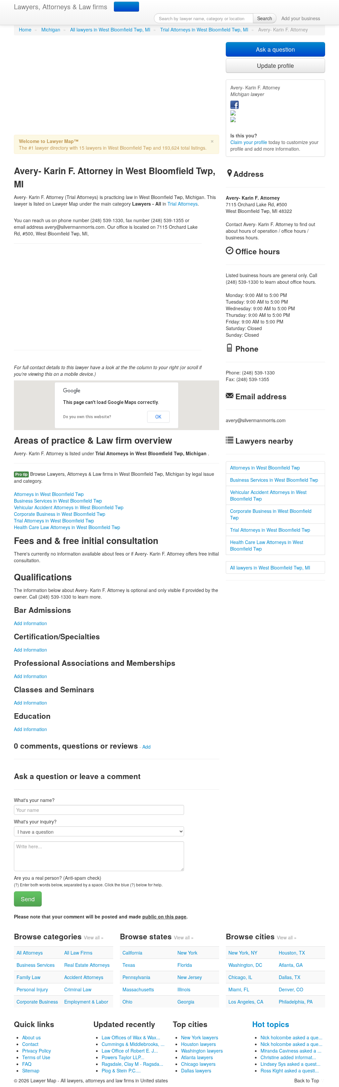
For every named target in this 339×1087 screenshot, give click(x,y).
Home (25, 29)
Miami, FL (238, 989)
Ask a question (275, 49)
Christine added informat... (288, 1057)
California (132, 952)
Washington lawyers (202, 1050)
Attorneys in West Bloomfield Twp (49, 494)
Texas (128, 965)
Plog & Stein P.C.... (121, 1070)
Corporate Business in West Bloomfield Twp (59, 514)
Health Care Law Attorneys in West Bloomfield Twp (67, 527)
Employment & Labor (86, 1001)
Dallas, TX (289, 977)
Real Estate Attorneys (87, 965)
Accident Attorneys (83, 977)
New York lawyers (199, 1037)
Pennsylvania (136, 977)
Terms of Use (36, 1057)
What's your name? (34, 800)
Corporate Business (37, 1001)
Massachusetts (138, 989)
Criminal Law (77, 989)
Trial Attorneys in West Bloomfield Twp (54, 520)
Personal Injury (32, 989)
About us (31, 1037)
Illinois (183, 989)
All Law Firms (78, 952)
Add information (30, 623)
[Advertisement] (116, 88)
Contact (30, 1044)
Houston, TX (292, 952)
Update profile (275, 65)
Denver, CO (291, 989)
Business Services (36, 965)
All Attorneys (30, 952)
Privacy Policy (36, 1050)
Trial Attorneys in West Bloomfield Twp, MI (204, 29)
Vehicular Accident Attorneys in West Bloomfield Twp (68, 507)
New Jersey (189, 977)
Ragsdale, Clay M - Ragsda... (132, 1064)
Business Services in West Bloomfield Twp (58, 500)
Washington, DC (245, 965)
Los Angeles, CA (245, 1001)
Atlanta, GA (291, 965)
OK (158, 417)
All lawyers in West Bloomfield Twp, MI (110, 29)
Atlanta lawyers (197, 1057)
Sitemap (30, 1070)
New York (187, 952)
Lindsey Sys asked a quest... (290, 1064)
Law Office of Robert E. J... (130, 1050)
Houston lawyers (198, 1044)
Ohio (127, 1001)
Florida (184, 965)
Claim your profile (248, 142)
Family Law (28, 977)
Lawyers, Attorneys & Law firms (60, 6)
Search (264, 18)
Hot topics (270, 1024)
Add (146, 746)
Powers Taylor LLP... (123, 1057)
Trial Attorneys (183, 203)
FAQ (26, 1064)
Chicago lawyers (198, 1064)
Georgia (185, 1001)
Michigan (50, 29)
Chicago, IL (240, 977)
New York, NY (242, 952)
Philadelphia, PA (296, 1001)
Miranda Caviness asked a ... (291, 1050)
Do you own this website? (87, 417)
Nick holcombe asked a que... (291, 1037)
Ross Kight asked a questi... (290, 1070)
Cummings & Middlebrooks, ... (133, 1044)
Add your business (300, 18)
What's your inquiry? (35, 821)
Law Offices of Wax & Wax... (131, 1037)
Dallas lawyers (196, 1070)
